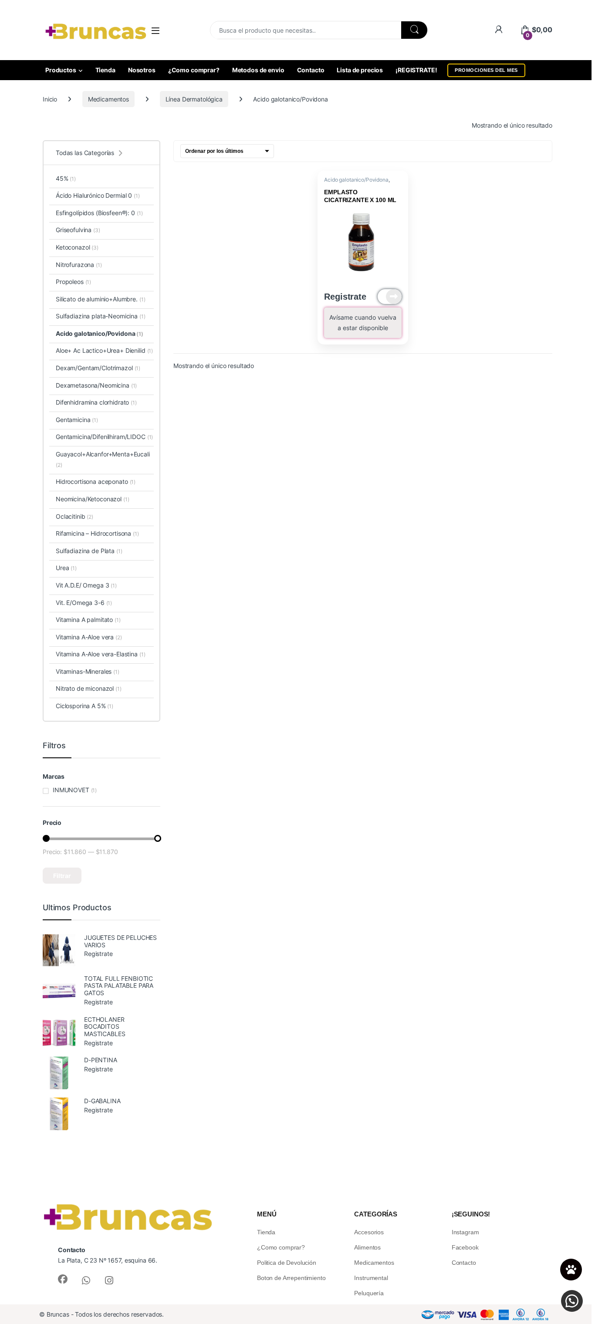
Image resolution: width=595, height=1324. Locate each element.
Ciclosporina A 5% (84, 705)
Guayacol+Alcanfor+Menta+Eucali (103, 459)
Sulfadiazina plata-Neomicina (100, 316)
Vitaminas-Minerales (87, 671)
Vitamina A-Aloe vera (89, 637)
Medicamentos (108, 99)
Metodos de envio (258, 70)
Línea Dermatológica (194, 99)
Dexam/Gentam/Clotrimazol (98, 368)
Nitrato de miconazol (89, 688)
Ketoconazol (77, 247)
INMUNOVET (71, 790)
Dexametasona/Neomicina (96, 385)
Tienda (105, 70)
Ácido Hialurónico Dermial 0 (98, 195)
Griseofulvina (78, 229)
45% (66, 178)
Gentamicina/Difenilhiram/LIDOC (104, 436)
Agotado (390, 296)
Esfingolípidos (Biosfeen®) (92, 212)
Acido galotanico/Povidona (356, 179)
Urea (66, 567)
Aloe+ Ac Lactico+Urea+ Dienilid (104, 350)
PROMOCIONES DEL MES (486, 70)
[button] (572, 1301)
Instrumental (371, 1277)
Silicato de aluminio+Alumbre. (100, 299)
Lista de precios (360, 70)
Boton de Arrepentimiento (291, 1277)
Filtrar (62, 875)
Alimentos (367, 1247)
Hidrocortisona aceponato (95, 481)
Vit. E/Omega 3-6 (84, 602)
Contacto (311, 70)
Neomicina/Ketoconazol (92, 499)
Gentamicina (77, 419)
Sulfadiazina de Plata (89, 550)
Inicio (50, 99)
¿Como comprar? (194, 70)
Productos (60, 70)
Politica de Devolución (286, 1262)
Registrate (345, 296)
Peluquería (369, 1293)
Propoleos (73, 281)
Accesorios (369, 1232)
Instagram (465, 1232)
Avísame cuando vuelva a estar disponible (362, 322)
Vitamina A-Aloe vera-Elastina (100, 654)
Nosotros (142, 70)
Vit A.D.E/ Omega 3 (86, 585)
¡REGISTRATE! (416, 70)
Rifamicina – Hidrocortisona (97, 533)
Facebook (465, 1247)
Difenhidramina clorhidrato (96, 402)
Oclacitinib (74, 516)
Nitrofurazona (79, 264)
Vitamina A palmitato (88, 619)
